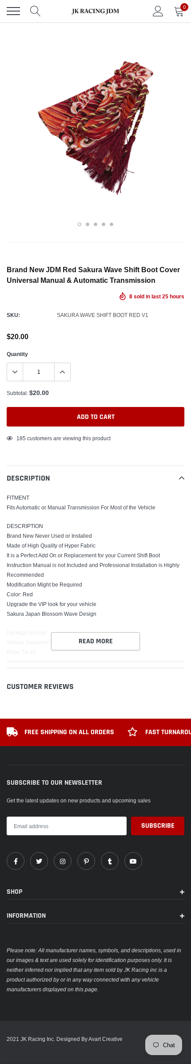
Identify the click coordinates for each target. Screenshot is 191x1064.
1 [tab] (79, 224)
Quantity (17, 354)
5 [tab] (111, 224)
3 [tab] (95, 224)
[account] (158, 11)
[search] (35, 11)
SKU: (13, 315)
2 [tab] (87, 224)
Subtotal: (17, 393)
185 (21, 438)
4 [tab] (103, 224)
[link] (15, 861)
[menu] (13, 11)
